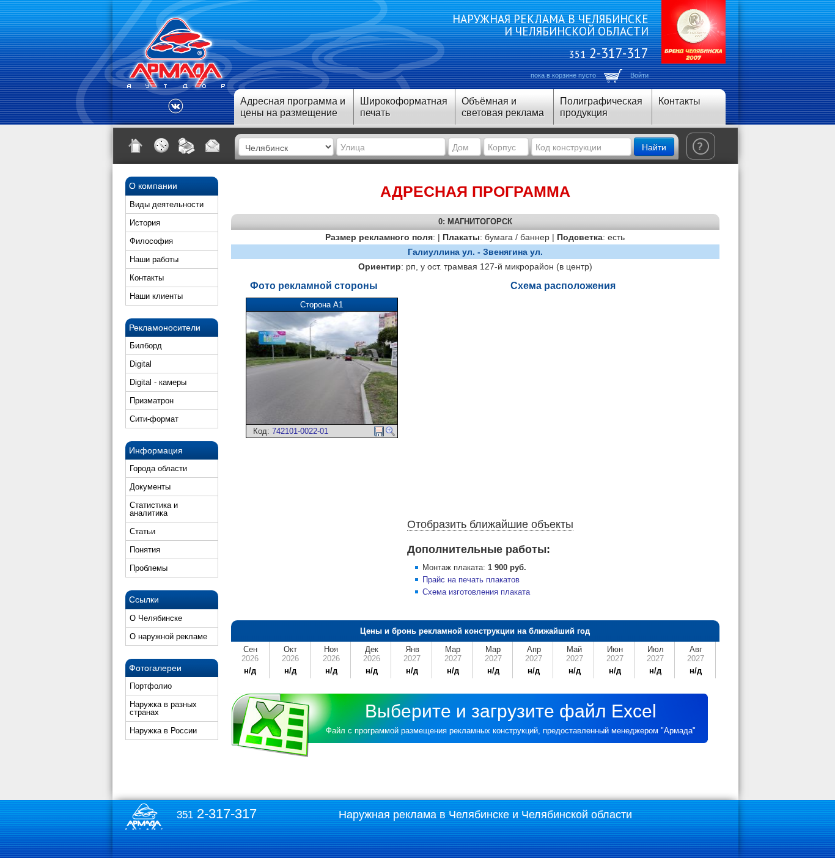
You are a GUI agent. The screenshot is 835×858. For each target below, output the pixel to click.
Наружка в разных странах (163, 708)
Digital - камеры (158, 382)
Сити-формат (154, 419)
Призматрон (152, 400)
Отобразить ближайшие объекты (490, 524)
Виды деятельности (167, 204)
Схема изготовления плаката (476, 591)
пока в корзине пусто (563, 75)
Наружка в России (163, 730)
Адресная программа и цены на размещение (292, 107)
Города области (158, 468)
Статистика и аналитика (154, 509)
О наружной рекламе (168, 636)
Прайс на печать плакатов (471, 579)
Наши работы (154, 259)
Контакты (679, 101)
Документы (150, 486)
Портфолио (151, 686)
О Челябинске (156, 618)
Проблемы (148, 568)
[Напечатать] (187, 145)
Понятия (145, 549)
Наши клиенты (156, 296)
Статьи (142, 531)
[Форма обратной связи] (212, 145)
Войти (639, 75)
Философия (151, 241)
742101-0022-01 (300, 431)
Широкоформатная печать (403, 107)
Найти (654, 147)
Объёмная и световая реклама (503, 107)
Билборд (146, 345)
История (145, 222)
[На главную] (135, 145)
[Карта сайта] (161, 145)
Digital (141, 364)
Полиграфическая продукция (601, 107)
